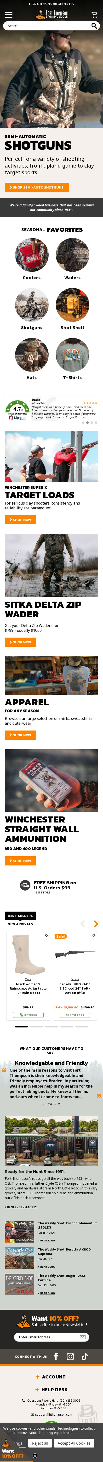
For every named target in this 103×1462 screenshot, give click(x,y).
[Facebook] (56, 1356)
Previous (82, 923)
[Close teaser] (35, 1455)
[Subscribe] (83, 1337)
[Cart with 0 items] (94, 15)
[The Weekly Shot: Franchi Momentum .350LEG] (19, 1232)
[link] (51, 410)
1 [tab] (21, 1026)
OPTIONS (30, 1015)
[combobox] (51, 25)
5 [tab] (81, 1026)
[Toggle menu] (9, 14)
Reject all (40, 1443)
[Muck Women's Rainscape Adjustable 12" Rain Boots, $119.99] (28, 954)
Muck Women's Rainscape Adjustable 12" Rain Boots (28, 988)
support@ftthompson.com (53, 1415)
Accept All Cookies (74, 1443)
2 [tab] (36, 1026)
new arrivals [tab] (20, 924)
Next (96, 923)
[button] (17, 1445)
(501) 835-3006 (70, 1401)
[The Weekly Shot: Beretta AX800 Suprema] (19, 1258)
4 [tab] (66, 1026)
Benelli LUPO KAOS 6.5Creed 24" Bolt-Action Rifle (74, 988)
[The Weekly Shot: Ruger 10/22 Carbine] (19, 1284)
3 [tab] (51, 1026)
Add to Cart (74, 1015)
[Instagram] (70, 1356)
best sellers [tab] (20, 915)
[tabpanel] (28, 976)
